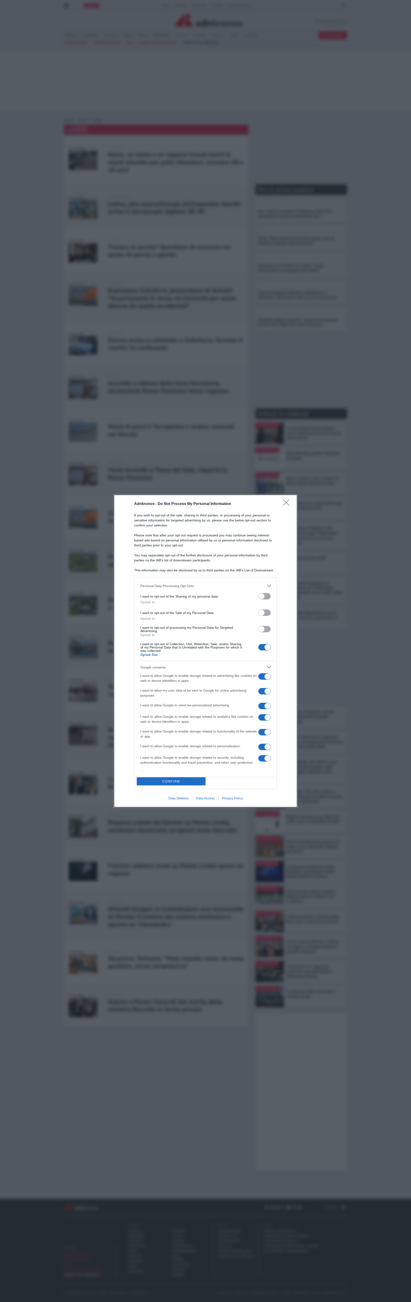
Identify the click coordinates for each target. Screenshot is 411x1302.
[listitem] (205, 585)
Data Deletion (178, 798)
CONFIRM (171, 781)
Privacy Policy (232, 798)
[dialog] (205, 651)
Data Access (205, 798)
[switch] (264, 596)
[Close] (287, 504)
